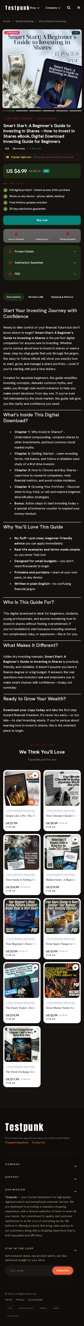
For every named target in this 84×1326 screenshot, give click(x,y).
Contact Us (38, 1142)
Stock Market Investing (52, 21)
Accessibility (35, 1299)
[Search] (68, 8)
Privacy (20, 1299)
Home (6, 21)
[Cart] (78, 8)
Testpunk (11, 1197)
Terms (8, 1299)
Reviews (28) (36, 297)
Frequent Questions (17, 1142)
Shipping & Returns (62, 297)
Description (14, 297)
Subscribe (62, 1270)
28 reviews (19, 148)
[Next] (75, 69)
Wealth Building (24, 21)
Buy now (42, 220)
